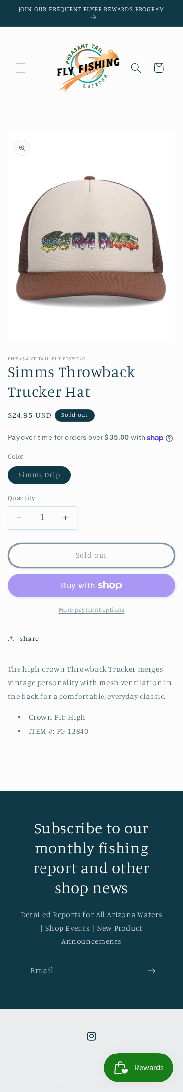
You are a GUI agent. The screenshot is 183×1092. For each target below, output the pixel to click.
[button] (20, 67)
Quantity (21, 498)
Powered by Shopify (136, 1085)
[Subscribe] (152, 970)
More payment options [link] (92, 609)
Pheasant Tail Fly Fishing (74, 1085)
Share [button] (29, 638)
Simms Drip (45, 477)
